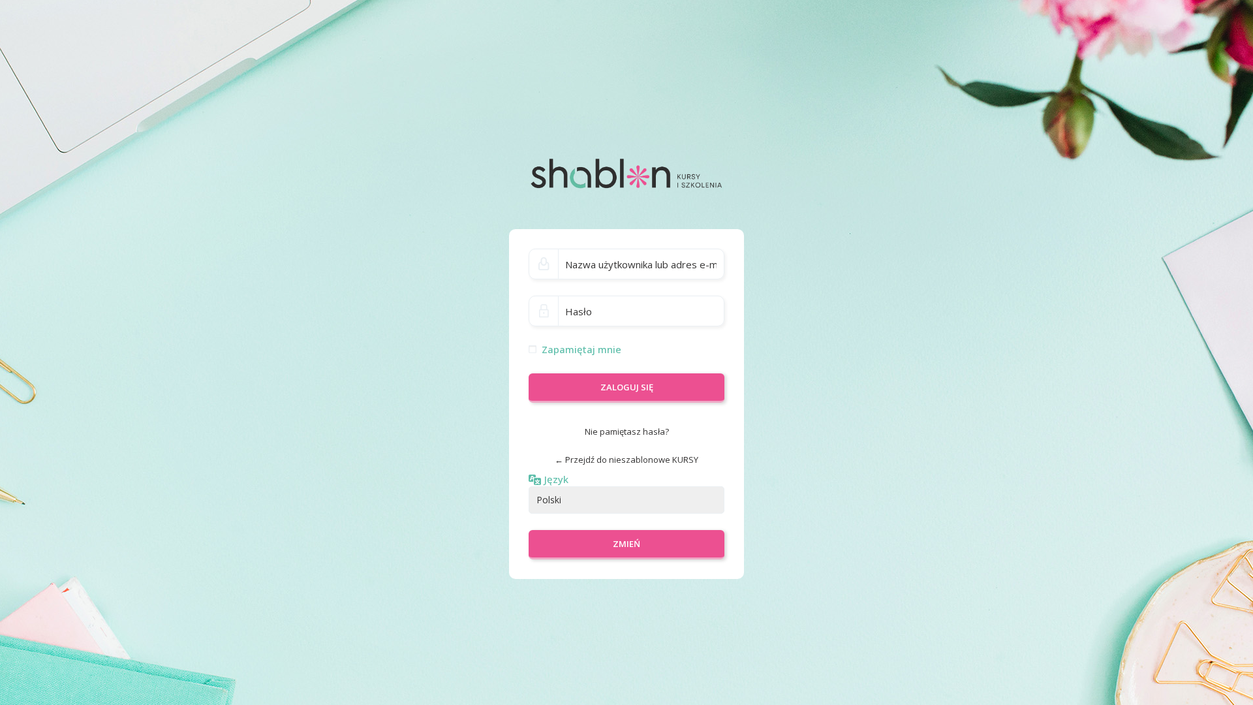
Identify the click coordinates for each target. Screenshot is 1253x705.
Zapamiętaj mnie (581, 349)
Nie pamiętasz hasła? (627, 431)
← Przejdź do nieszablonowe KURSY (626, 459)
